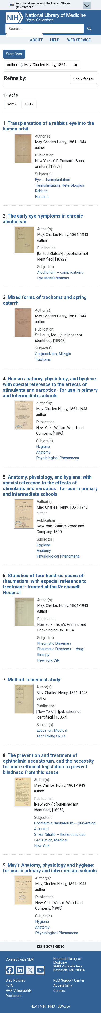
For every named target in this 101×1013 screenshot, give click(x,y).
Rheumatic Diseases (54, 643)
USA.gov (64, 1007)
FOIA (9, 986)
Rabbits (41, 191)
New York (42, 846)
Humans (41, 196)
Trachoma (43, 359)
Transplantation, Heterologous (59, 185)
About (36, 40)
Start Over (14, 54)
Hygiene (43, 446)
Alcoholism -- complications (60, 272)
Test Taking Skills (50, 736)
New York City (48, 660)
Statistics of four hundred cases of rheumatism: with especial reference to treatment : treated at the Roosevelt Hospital (45, 584)
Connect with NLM (20, 960)
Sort (10, 104)
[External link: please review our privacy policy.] (10, 970)
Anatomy (43, 452)
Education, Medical (51, 730)
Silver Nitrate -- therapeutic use (59, 834)
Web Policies (15, 981)
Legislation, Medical (50, 840)
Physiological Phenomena (57, 458)
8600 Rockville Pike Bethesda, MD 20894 (69, 968)
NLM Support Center (68, 981)
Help (55, 40)
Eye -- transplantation (52, 179)
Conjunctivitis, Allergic (53, 354)
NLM (34, 1007)
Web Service (79, 40)
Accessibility (62, 986)
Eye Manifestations (53, 278)
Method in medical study (34, 679)
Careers (59, 991)
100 (30, 104)
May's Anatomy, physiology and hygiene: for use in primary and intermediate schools (50, 868)
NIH (43, 1007)
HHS (51, 1007)
